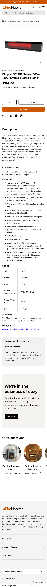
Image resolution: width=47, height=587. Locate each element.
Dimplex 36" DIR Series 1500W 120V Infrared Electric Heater (21, 21)
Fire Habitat (11, 578)
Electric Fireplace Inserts (11, 468)
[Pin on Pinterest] (21, 115)
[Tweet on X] (11, 115)
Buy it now (24, 109)
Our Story (11, 416)
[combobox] (23, 12)
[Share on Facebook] (16, 115)
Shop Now (35, 2)
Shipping (15, 87)
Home (4, 20)
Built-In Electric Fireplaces (33, 468)
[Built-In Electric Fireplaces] (33, 453)
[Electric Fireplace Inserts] (11, 453)
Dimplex (5, 70)
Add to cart (31, 102)
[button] (38, 7)
